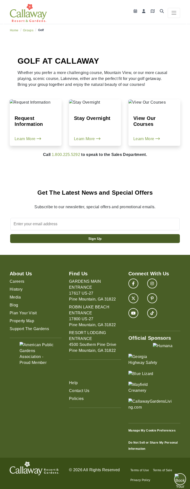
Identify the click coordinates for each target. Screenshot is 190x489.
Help (73, 383)
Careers (17, 281)
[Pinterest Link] (152, 298)
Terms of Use (139, 470)
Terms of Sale (162, 470)
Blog (14, 305)
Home (14, 30)
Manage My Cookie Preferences (152, 430)
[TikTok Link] (152, 313)
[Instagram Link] (152, 283)
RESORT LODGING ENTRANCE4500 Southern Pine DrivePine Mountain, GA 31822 (93, 342)
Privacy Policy (140, 480)
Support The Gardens (29, 329)
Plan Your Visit (23, 313)
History (16, 289)
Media (15, 297)
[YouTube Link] (133, 313)
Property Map (22, 321)
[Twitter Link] (133, 298)
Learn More (26, 139)
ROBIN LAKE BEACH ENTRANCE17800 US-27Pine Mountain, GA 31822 (92, 316)
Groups (28, 30)
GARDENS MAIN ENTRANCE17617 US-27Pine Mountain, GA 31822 (92, 290)
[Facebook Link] (133, 283)
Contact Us (79, 391)
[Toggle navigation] (174, 13)
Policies (76, 398)
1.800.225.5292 (66, 154)
